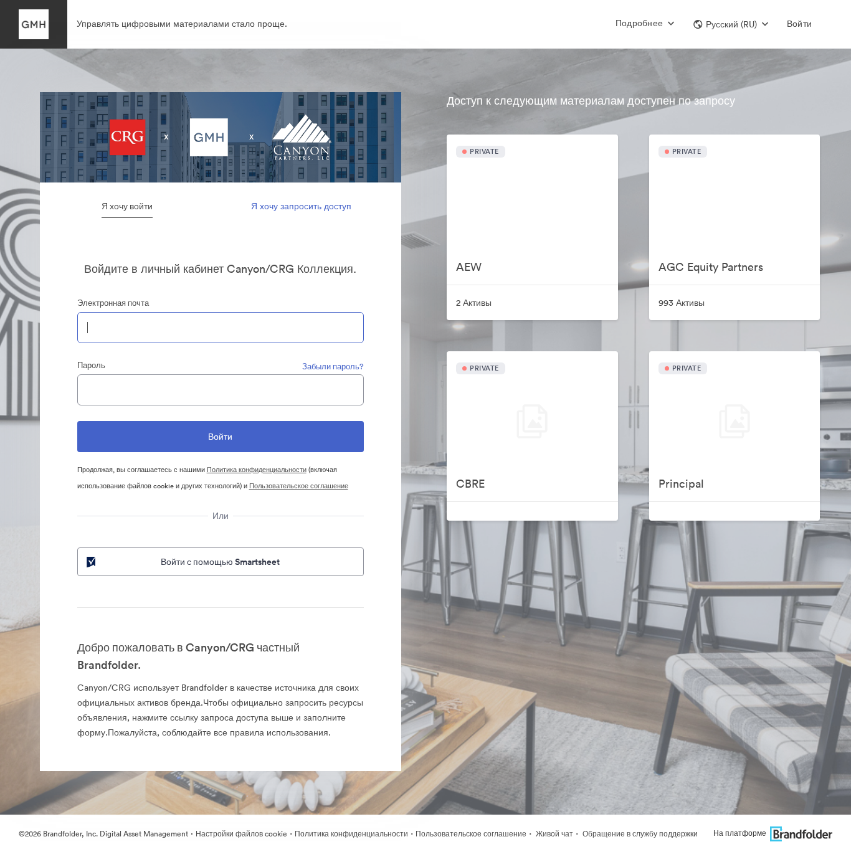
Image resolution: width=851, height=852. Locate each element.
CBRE (470, 483)
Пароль (91, 365)
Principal (681, 483)
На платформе (739, 833)
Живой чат (553, 833)
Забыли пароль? (333, 366)
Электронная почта (113, 303)
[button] (730, 24)
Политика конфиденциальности (257, 470)
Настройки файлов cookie (241, 833)
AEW (469, 267)
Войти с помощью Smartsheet (220, 562)
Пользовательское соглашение (298, 486)
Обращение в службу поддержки (639, 833)
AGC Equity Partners (710, 267)
